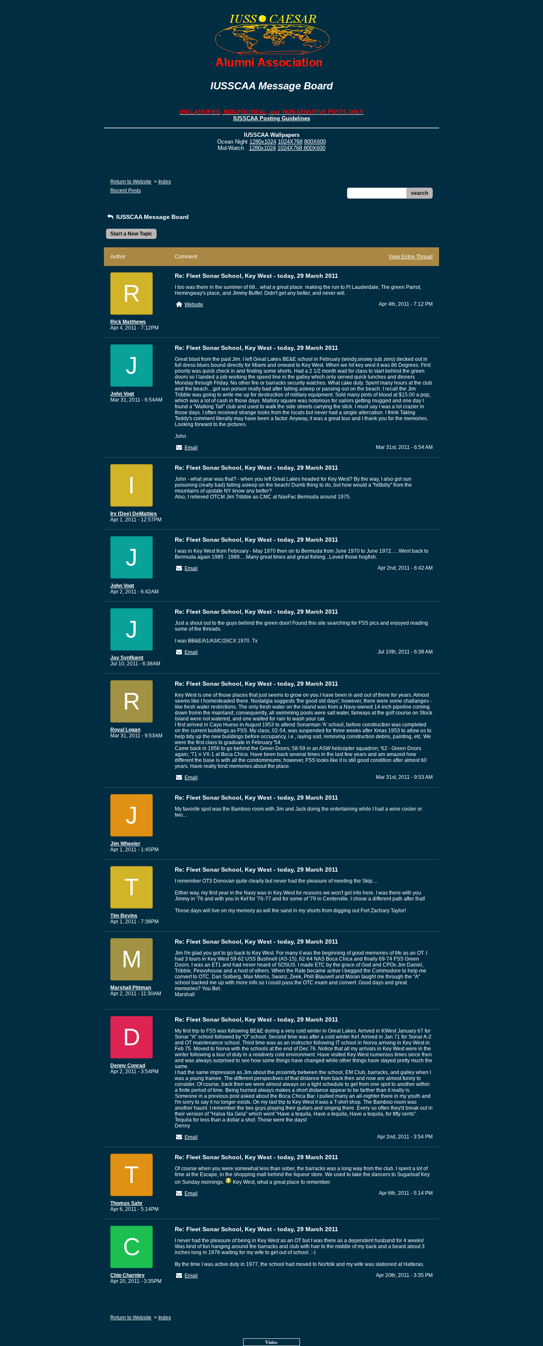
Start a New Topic (131, 234)
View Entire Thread (411, 257)
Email (191, 448)
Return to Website (130, 182)
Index (164, 182)
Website (194, 304)
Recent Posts (125, 191)
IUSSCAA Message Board (152, 216)
